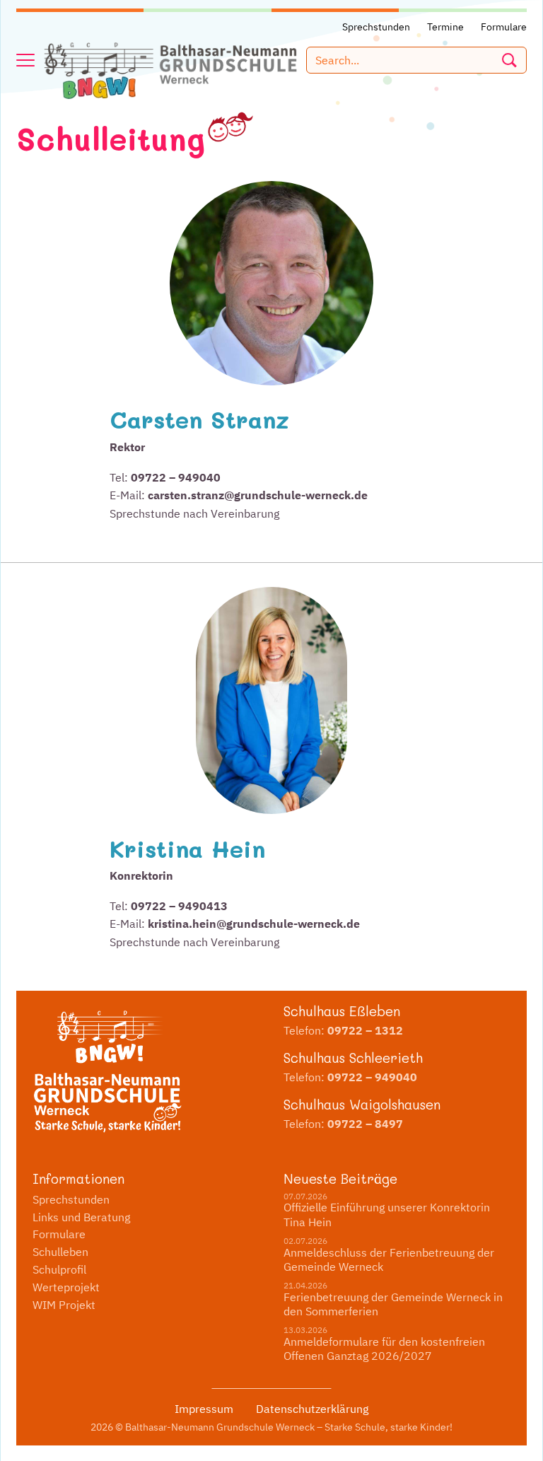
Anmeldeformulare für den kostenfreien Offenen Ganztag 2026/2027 (384, 1348)
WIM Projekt (64, 1305)
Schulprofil (59, 1269)
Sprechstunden (71, 1199)
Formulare (59, 1234)
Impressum (204, 1409)
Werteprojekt (66, 1287)
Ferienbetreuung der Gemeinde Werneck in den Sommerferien (393, 1304)
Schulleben (60, 1252)
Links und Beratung (81, 1217)
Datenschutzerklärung (312, 1409)
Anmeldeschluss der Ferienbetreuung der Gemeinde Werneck (389, 1259)
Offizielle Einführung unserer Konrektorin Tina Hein (387, 1214)
